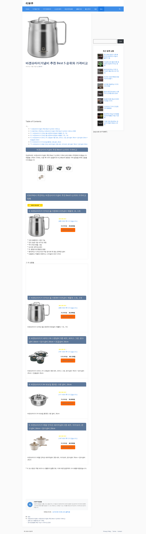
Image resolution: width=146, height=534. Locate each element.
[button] (119, 9)
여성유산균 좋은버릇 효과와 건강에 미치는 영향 (111, 63)
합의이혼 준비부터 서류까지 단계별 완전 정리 (111, 92)
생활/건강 (79, 9)
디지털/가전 (36, 9)
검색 (120, 41)
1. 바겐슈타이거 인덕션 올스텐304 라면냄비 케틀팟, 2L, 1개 (49, 133)
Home (27, 9)
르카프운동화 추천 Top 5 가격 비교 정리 (39, 522)
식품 (95, 9)
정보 (101, 9)
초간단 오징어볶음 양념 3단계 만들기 (111, 77)
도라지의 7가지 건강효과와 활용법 (111, 107)
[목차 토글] (27, 127)
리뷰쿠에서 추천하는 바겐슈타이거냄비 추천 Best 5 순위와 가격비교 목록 (54, 131)
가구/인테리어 (47, 9)
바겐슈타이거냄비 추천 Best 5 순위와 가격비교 (46, 129)
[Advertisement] (57, 81)
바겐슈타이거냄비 (33, 518)
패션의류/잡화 (69, 9)
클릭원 (67, 512)
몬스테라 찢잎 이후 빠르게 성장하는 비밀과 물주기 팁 (111, 56)
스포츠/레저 (57, 9)
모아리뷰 (55, 512)
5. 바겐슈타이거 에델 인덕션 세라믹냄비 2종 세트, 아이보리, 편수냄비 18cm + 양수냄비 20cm (59, 144)
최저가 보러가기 (68, 230)
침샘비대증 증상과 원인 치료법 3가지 (111, 100)
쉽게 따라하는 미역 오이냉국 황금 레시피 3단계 (111, 71)
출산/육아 (88, 9)
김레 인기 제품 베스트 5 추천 (36, 520)
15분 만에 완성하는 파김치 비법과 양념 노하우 (111, 123)
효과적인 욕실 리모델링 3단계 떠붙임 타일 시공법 (111, 115)
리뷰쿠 (29, 3)
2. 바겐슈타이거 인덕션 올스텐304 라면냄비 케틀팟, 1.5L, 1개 (50, 135)
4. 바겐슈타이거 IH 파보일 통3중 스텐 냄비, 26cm (46, 142)
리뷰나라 (62, 512)
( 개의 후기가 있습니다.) (68, 221)
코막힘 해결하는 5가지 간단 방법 (111, 85)
